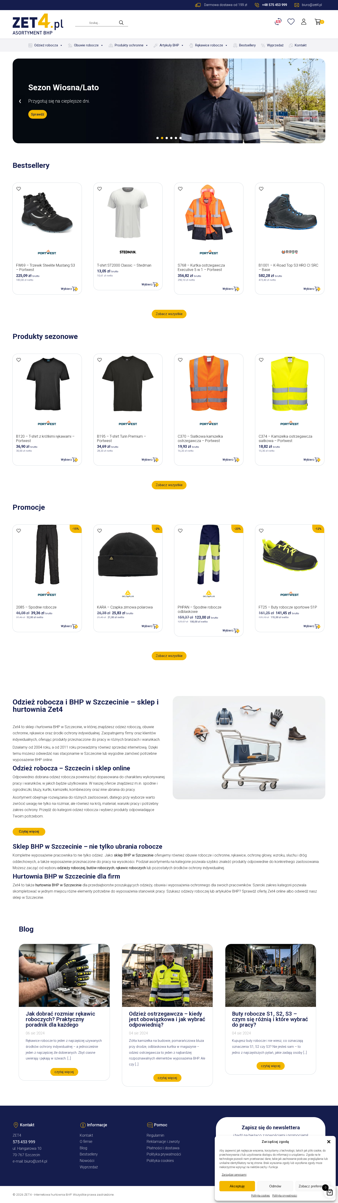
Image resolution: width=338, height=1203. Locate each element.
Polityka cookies (260, 1195)
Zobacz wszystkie (169, 314)
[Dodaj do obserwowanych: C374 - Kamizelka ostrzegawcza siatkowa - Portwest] (261, 359)
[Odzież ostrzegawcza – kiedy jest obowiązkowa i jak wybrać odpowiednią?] (167, 1005)
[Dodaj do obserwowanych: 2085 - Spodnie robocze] (18, 530)
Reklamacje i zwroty (163, 1141)
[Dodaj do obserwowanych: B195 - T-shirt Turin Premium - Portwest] (99, 359)
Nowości (87, 1160)
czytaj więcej (64, 1072)
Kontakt (300, 45)
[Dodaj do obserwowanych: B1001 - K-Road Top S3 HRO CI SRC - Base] (261, 188)
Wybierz (66, 288)
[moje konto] (304, 21)
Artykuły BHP (169, 45)
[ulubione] (291, 21)
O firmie (86, 1141)
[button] (329, 1141)
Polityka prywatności (284, 1195)
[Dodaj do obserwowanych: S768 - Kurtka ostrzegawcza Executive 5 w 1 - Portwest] (180, 188)
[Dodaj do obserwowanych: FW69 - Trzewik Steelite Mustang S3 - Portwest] (18, 188)
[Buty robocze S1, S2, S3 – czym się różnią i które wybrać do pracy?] (270, 1005)
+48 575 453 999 (274, 5)
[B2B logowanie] (279, 21)
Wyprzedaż (275, 45)
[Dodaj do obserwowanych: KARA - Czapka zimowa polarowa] (99, 530)
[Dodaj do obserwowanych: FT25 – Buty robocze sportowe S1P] (261, 530)
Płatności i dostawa (163, 1148)
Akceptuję (237, 1186)
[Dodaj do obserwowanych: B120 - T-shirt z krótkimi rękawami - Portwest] (18, 359)
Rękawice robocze (209, 45)
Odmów (275, 1186)
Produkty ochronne (129, 45)
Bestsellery (247, 45)
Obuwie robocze (86, 45)
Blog (83, 1148)
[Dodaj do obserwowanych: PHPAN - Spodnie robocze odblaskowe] (180, 530)
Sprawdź (37, 114)
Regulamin (155, 1135)
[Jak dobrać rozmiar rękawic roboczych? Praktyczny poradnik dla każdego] (64, 1005)
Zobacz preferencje (313, 1186)
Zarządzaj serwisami (234, 1174)
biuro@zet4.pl (35, 1161)
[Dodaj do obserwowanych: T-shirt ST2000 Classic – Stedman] (99, 188)
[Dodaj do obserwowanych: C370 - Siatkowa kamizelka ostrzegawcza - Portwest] (180, 359)
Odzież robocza (46, 45)
